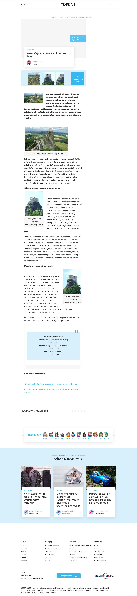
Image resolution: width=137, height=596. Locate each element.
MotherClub (42, 590)
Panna (45, 438)
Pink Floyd (73, 560)
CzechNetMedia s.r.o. (39, 588)
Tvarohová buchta (52, 545)
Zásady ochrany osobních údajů (32, 578)
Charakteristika (99, 551)
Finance (59, 490)
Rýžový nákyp (50, 554)
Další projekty (26, 575)
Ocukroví (42, 593)
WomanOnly (33, 590)
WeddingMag (25, 593)
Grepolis (24, 560)
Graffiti (23, 551)
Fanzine (80, 590)
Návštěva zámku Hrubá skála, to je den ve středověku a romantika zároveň (51, 390)
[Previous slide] (24, 78)
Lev (95, 438)
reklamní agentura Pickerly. (95, 588)
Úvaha (96, 548)
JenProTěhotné (60, 590)
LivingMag (34, 593)
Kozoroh (56, 438)
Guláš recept (50, 551)
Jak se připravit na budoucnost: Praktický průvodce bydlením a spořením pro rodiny (68, 500)
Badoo (47, 560)
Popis (96, 545)
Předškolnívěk (72, 590)
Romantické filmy (76, 551)
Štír (73, 438)
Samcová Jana (37, 62)
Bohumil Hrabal (99, 554)
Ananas (48, 557)
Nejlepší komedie (76, 554)
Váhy (84, 438)
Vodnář (79, 438)
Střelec (68, 438)
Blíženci (106, 438)
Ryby (62, 438)
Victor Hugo (98, 557)
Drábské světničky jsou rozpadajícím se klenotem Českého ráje (51, 384)
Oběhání (51, 590)
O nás (23, 572)
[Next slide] (68, 78)
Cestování (53, 17)
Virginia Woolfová (100, 560)
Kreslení (24, 554)
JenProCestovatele (101, 590)
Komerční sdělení (35, 511)
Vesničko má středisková (79, 557)
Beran (90, 438)
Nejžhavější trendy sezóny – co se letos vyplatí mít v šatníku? (35, 498)
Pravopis (24, 548)
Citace (23, 545)
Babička (72, 548)
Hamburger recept (52, 548)
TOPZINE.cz (46, 17)
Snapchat (24, 557)
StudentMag (88, 590)
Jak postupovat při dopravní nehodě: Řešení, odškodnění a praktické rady (100, 498)
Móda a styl (28, 490)
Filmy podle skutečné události (80, 545)
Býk (51, 438)
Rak (101, 438)
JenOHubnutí (51, 593)
